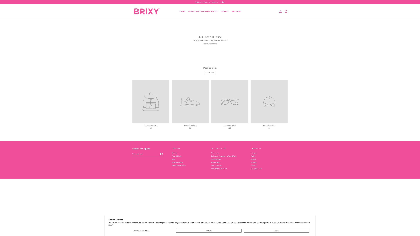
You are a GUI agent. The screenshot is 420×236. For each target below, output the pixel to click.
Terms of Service (216, 165)
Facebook (254, 162)
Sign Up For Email (256, 169)
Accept (208, 231)
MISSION (236, 11)
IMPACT (225, 11)
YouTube (253, 159)
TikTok (253, 156)
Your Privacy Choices (179, 165)
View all (210, 72)
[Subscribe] (161, 154)
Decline (276, 231)
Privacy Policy (215, 162)
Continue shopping (210, 44)
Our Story (175, 153)
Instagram (254, 153)
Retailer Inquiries (177, 162)
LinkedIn (253, 165)
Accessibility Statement (219, 169)
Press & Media (176, 156)
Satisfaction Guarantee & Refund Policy (224, 156)
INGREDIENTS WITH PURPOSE (203, 11)
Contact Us (215, 153)
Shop (182, 11)
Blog (173, 159)
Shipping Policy (216, 159)
